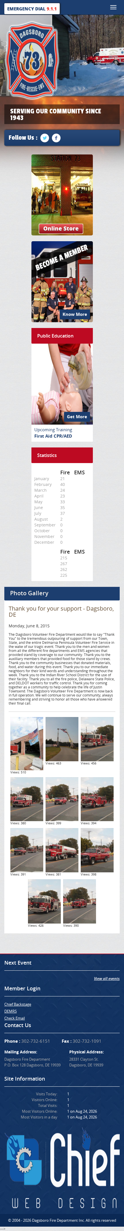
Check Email (14, 1018)
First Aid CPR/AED (53, 436)
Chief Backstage (17, 1004)
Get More (77, 417)
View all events (107, 978)
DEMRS (10, 1011)
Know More (75, 314)
